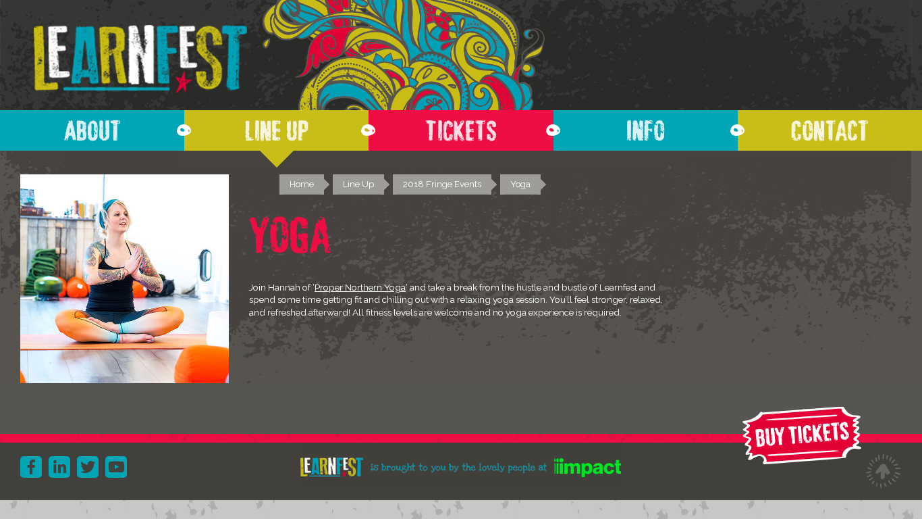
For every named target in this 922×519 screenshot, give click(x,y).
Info (645, 127)
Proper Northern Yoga (360, 287)
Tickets (461, 127)
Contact (830, 127)
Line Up (276, 127)
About (92, 127)
